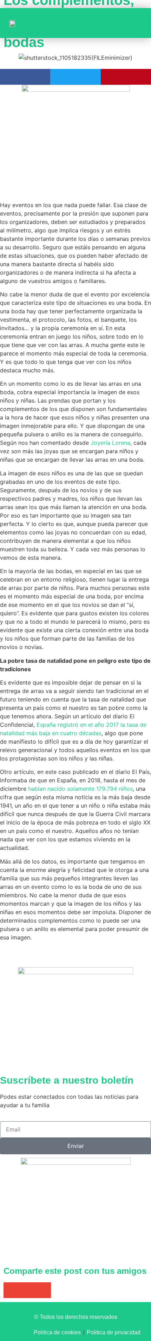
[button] (133, 23)
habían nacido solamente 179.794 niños (80, 788)
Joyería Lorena (110, 442)
